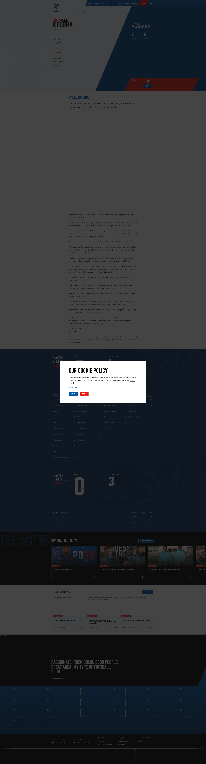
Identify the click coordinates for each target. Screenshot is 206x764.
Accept (73, 394)
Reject (84, 394)
